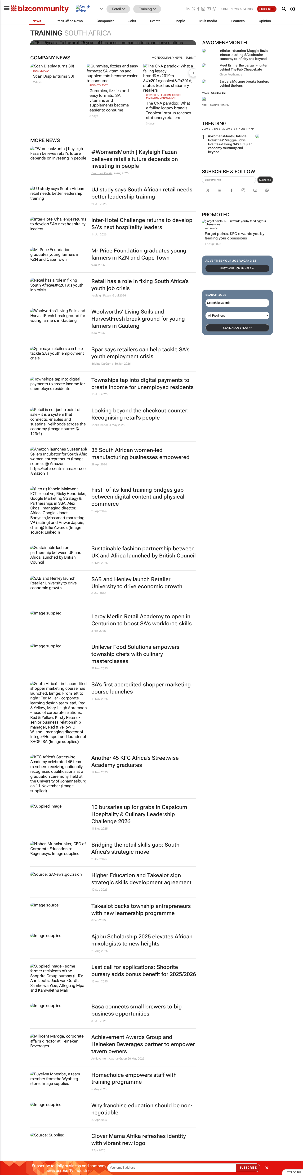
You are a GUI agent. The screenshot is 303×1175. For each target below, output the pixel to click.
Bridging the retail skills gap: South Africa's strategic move (135, 848)
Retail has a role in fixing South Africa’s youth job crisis (140, 285)
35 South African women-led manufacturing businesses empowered (140, 453)
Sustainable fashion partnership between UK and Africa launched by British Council (143, 552)
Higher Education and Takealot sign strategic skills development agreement (141, 879)
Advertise (247, 9)
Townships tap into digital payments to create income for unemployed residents (142, 383)
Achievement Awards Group (109, 1058)
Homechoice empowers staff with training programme (134, 1078)
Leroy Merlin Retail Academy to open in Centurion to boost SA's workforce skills (141, 620)
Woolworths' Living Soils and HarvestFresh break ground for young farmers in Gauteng (138, 319)
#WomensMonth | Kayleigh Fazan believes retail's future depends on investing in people (134, 159)
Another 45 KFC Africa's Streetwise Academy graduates (135, 761)
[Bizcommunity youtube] (209, 9)
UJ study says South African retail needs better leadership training (141, 193)
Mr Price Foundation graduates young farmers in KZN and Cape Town (138, 254)
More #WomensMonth (217, 105)
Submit (191, 57)
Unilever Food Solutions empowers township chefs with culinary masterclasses (135, 654)
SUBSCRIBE (248, 1167)
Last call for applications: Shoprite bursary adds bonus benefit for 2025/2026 (143, 970)
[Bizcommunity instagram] (203, 9)
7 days (216, 128)
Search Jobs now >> (237, 327)
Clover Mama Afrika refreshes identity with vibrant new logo (138, 1139)
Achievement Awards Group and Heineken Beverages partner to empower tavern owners (143, 1044)
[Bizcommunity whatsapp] (214, 9)
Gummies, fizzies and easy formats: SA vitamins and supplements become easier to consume (109, 100)
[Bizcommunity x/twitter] (193, 9)
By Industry (242, 128)
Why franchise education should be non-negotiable (141, 1109)
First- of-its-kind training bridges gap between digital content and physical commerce (137, 497)
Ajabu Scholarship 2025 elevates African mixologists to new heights (141, 940)
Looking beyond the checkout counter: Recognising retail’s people (140, 414)
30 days (227, 128)
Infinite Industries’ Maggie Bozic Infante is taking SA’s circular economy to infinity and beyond (243, 55)
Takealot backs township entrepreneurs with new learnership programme (141, 909)
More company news (167, 57)
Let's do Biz (293, 1172)
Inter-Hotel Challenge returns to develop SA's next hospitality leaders (141, 223)
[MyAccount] (293, 9)
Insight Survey (98, 85)
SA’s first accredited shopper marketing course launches (141, 688)
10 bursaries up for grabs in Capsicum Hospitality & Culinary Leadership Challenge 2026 (139, 814)
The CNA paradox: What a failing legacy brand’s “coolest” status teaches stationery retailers (168, 110)
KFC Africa (211, 228)
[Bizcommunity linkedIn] (188, 9)
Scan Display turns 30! (53, 76)
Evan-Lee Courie (102, 173)
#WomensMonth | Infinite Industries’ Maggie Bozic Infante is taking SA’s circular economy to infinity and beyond (230, 144)
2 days (206, 128)
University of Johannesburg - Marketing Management (164, 96)
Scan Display (41, 71)
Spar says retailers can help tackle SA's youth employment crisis (140, 353)
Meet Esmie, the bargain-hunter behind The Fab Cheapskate (243, 67)
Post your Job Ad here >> (237, 268)
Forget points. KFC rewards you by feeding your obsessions (235, 235)
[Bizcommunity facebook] (198, 9)
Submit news (229, 9)
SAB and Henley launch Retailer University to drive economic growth (136, 583)
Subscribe (265, 179)
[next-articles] (193, 72)
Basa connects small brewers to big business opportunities (136, 1010)
